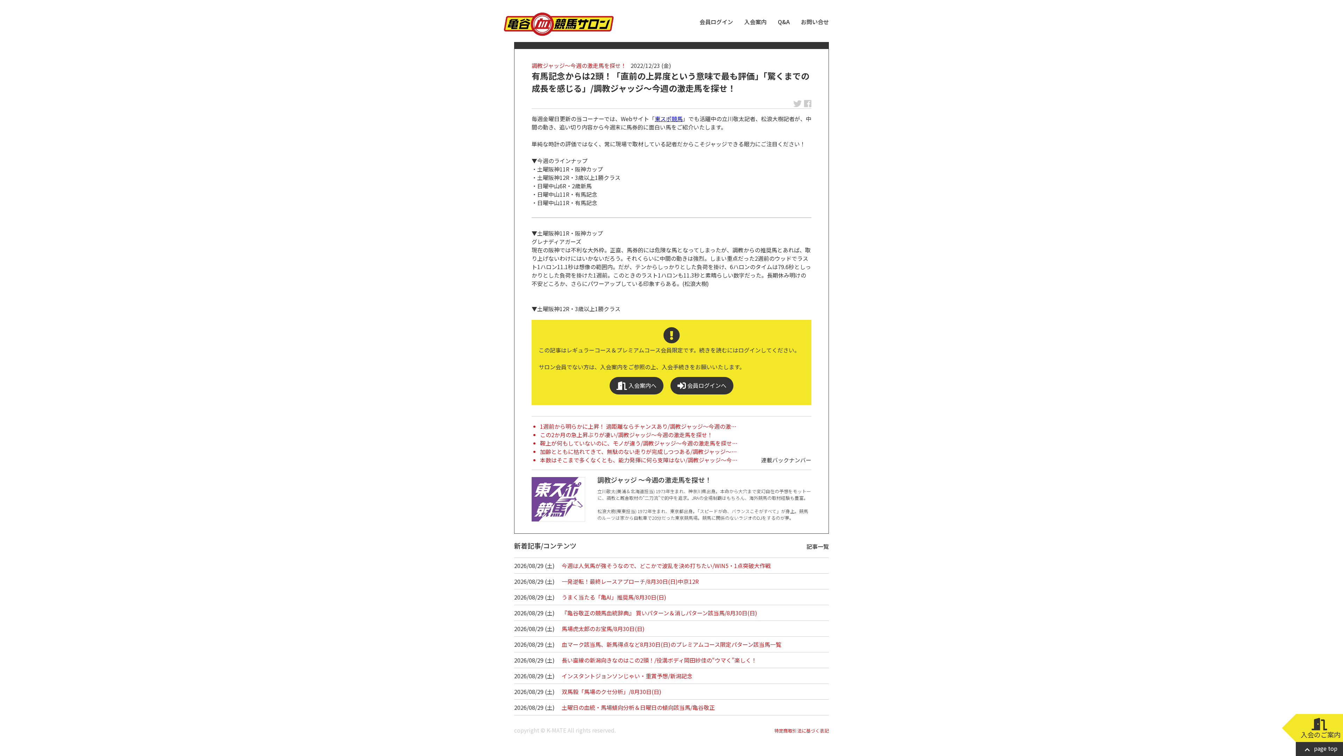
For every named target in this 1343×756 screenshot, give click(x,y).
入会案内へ (641, 385)
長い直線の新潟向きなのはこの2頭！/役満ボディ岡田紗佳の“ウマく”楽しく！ (659, 660)
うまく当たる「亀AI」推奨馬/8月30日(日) (614, 597)
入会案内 (755, 22)
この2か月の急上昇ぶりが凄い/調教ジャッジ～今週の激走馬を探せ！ (626, 434)
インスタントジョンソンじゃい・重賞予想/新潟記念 (627, 676)
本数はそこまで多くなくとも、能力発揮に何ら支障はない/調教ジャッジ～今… (639, 460)
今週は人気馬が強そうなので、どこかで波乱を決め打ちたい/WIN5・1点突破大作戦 (666, 565)
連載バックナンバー (786, 460)
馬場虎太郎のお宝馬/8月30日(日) (603, 628)
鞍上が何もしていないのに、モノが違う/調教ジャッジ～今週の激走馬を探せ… (639, 443)
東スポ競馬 (669, 118)
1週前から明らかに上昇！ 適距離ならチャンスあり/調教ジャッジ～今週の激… (638, 426)
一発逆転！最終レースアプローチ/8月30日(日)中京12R (630, 581)
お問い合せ (815, 22)
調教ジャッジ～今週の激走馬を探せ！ (579, 65)
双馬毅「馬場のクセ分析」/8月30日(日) (611, 691)
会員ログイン (716, 22)
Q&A (784, 22)
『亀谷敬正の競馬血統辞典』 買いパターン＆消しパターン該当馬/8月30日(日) (659, 613)
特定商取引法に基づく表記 (801, 730)
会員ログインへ (706, 385)
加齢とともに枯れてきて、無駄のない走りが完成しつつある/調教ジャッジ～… (638, 451)
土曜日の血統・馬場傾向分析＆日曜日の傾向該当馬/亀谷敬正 (638, 707)
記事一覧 (817, 546)
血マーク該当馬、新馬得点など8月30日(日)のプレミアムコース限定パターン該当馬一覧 (671, 644)
